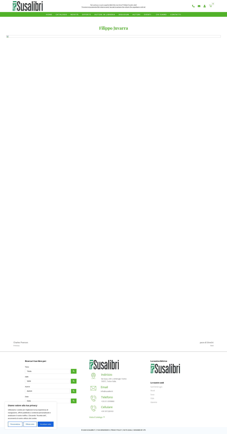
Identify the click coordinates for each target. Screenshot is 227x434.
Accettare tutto (45, 424)
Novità (75, 14)
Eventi (147, 14)
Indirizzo (106, 374)
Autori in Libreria (104, 14)
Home (49, 14)
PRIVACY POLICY (116, 430)
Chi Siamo (161, 14)
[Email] (93, 388)
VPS (144, 430)
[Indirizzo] (93, 376)
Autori (136, 14)
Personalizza (15, 424)
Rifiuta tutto (30, 424)
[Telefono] (93, 398)
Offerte (86, 14)
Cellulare (107, 407)
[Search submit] (73, 371)
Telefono (107, 397)
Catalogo (61, 14)
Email (104, 387)
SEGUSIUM (124, 14)
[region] (31, 415)
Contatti (175, 14)
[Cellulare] (93, 408)
